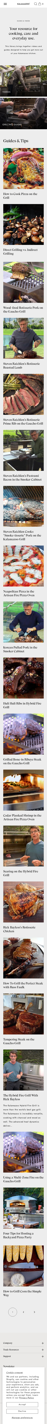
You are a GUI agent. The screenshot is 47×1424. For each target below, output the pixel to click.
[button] (35, 4)
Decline (22, 1411)
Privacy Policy (26, 1398)
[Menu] (6, 4)
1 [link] (12, 1312)
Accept (22, 1404)
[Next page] (34, 1312)
